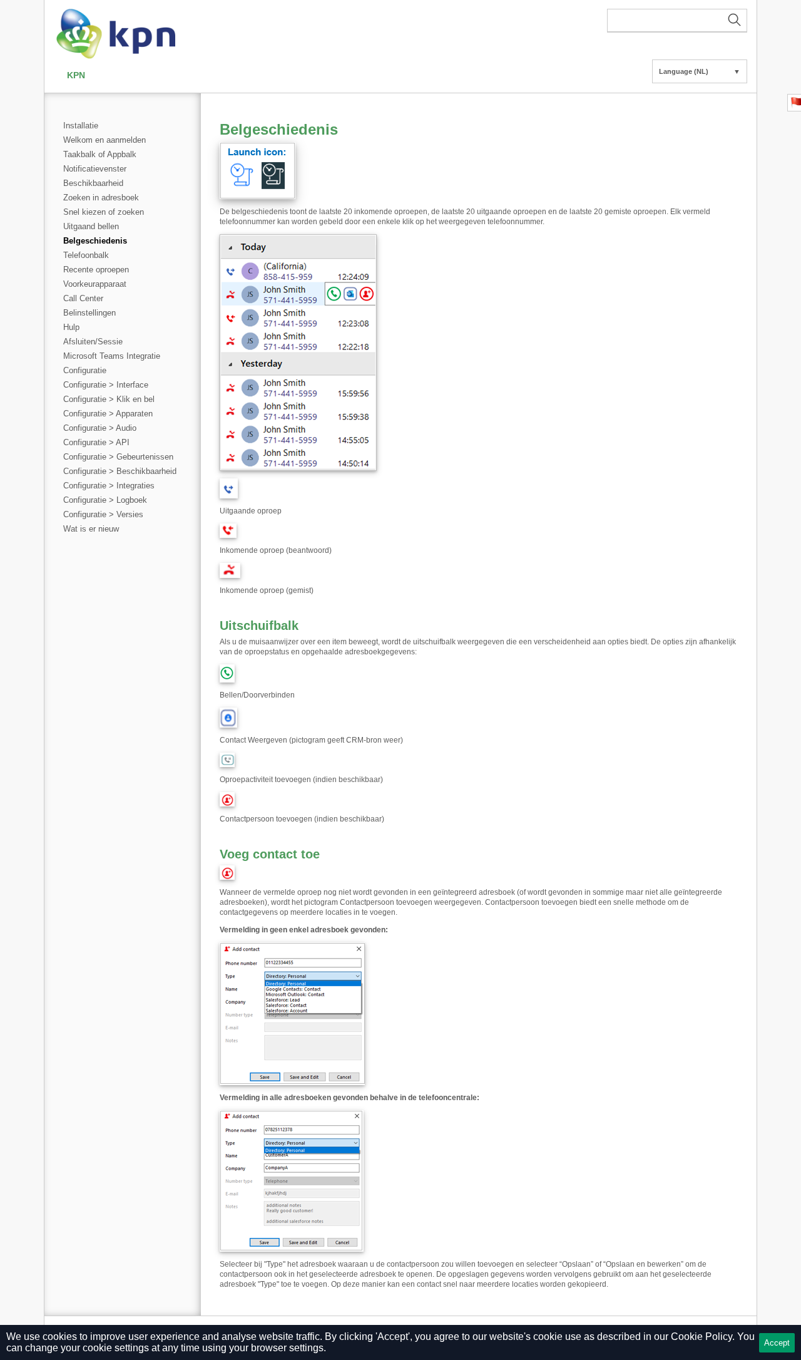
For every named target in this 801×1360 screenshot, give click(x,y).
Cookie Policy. (703, 1336)
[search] (677, 21)
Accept (777, 1342)
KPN (76, 75)
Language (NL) (699, 71)
